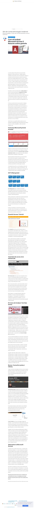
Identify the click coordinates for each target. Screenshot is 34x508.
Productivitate (11, 37)
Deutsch (4, 503)
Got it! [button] (25, 505)
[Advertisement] (17, 9)
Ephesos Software (17, 1)
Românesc (17, 505)
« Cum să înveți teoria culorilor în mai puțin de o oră (12, 501)
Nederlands (9, 503)
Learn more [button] (29, 503)
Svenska (14, 503)
